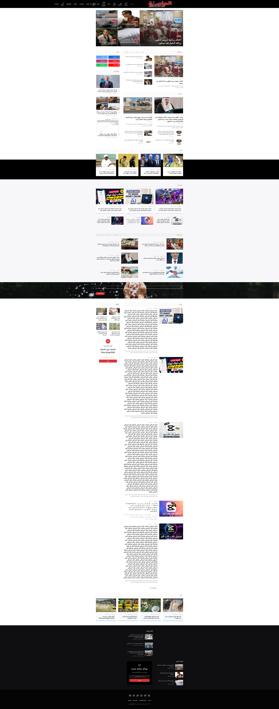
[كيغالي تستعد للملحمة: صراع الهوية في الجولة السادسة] (173, 160)
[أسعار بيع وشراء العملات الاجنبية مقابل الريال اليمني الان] (101, 326)
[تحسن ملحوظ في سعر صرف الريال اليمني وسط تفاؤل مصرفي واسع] (101, 311)
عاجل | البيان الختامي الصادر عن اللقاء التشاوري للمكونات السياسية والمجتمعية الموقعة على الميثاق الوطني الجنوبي (165, 133)
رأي (98, 4)
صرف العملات (93, 4)
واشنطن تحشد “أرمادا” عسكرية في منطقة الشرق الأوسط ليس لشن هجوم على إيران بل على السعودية (133, 133)
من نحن (149, 700)
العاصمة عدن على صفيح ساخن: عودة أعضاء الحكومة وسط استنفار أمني (139, 118)
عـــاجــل (180, 93)
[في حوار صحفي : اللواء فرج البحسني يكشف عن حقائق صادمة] (174, 258)
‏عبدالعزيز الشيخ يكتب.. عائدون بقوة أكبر (135, 643)
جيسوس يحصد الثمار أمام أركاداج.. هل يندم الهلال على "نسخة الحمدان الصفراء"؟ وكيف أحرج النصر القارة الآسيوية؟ (129, 172)
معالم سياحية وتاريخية (103, 4)
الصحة (87, 4)
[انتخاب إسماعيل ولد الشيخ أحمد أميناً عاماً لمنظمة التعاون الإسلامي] (107, 37)
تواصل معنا (135, 700)
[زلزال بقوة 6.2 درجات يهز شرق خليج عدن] (129, 37)
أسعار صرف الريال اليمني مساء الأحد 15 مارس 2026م (115, 318)
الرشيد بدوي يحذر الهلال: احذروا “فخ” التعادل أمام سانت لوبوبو (106, 172)
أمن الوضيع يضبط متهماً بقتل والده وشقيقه (130, 24)
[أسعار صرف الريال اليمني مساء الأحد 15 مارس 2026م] (114, 311)
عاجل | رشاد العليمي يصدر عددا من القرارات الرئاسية (164, 140)
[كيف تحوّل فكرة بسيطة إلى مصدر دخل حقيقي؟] (173, 605)
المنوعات (81, 4)
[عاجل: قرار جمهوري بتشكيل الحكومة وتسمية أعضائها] (148, 142)
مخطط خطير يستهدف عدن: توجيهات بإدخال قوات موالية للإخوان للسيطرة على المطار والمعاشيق (107, 134)
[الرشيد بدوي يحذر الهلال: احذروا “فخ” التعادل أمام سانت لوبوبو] (106, 160)
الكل (142, 52)
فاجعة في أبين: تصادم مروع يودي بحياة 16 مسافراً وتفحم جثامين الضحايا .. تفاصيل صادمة (135, 653)
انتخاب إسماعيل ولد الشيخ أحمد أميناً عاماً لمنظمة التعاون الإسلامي (107, 42)
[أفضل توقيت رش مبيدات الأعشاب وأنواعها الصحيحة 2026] (106, 605)
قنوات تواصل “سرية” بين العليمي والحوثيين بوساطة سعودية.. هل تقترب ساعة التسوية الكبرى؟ (135, 636)
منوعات (180, 304)
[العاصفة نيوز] (160, 4)
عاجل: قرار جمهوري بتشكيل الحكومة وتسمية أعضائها (133, 140)
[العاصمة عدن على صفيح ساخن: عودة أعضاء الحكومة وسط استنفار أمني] (137, 105)
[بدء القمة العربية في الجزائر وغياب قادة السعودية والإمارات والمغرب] (129, 272)
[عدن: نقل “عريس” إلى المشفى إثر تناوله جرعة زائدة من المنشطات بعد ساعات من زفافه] (174, 244)
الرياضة (75, 4)
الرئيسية (132, 4)
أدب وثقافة (62, 4)
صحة (181, 595)
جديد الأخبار (114, 4)
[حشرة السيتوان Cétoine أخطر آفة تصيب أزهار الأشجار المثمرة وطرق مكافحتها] (151, 605)
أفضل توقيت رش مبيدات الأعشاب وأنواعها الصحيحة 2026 (106, 617)
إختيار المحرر (115, 137)
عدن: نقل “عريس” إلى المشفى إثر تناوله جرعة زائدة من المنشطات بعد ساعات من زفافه (153, 244)
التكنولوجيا (68, 4)
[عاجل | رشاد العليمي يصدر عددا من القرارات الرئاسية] (179, 142)
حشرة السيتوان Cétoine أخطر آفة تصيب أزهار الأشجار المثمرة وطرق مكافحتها (151, 617)
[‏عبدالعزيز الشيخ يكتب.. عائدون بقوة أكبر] (149, 645)
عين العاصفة (120, 4)
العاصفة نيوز (131, 704)
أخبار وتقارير (125, 4)
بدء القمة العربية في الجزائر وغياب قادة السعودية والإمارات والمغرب (110, 273)
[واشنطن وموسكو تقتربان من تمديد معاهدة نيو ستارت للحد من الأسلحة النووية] (174, 272)
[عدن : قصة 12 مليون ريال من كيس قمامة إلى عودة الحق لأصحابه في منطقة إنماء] (129, 244)
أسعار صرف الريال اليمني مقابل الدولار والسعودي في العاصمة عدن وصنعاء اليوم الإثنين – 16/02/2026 (115, 333)
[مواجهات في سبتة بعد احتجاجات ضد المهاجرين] (107, 19)
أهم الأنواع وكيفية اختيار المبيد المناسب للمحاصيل (129, 617)
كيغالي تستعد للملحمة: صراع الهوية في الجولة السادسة (174, 172)
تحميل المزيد (154, 587)
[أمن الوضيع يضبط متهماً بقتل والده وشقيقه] (129, 19)
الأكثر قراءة (116, 71)
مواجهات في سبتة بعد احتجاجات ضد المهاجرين (107, 24)
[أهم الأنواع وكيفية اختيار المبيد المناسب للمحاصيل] (128, 605)
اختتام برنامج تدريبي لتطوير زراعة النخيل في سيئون (168, 41)
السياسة (56, 4)
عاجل (109, 4)
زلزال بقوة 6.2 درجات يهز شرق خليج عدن (129, 42)
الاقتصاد (117, 304)
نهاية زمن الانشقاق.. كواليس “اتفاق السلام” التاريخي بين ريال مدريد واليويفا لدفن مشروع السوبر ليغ (151, 172)
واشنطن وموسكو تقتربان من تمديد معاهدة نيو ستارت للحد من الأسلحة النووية (153, 273)
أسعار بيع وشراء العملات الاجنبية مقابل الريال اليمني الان (102, 333)
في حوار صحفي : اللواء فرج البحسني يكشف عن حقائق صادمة (153, 258)
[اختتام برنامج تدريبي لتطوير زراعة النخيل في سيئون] (161, 28)
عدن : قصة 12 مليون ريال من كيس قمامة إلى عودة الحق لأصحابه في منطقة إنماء (108, 244)
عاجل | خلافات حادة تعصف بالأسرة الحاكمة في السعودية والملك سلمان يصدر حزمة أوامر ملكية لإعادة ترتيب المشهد (169, 119)
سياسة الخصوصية (142, 700)
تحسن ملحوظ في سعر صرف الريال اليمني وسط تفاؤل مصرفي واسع (101, 318)
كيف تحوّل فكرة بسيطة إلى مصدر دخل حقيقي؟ (173, 617)
